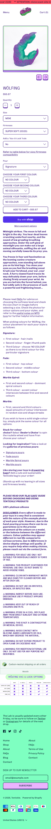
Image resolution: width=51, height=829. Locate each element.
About (6, 749)
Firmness (7, 125)
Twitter (42, 718)
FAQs (20, 299)
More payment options (25, 226)
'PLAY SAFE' (31, 495)
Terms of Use (36, 749)
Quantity (7, 100)
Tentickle (15, 798)
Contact (7, 762)
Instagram (12, 721)
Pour (5, 161)
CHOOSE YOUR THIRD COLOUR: (20, 196)
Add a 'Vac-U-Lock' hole (14, 138)
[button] (25, 49)
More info (25, 671)
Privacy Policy (36, 753)
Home (6, 740)
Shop (6, 744)
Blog (5, 757)
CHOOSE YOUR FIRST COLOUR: (20, 174)
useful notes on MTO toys (21, 315)
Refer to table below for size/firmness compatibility (24, 153)
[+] (17, 105)
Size (5, 112)
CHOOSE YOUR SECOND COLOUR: (21, 185)
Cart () (44, 13)
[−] (5, 105)
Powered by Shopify (32, 798)
